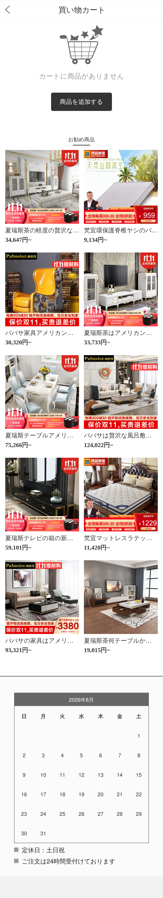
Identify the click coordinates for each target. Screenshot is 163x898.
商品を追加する (81, 101)
